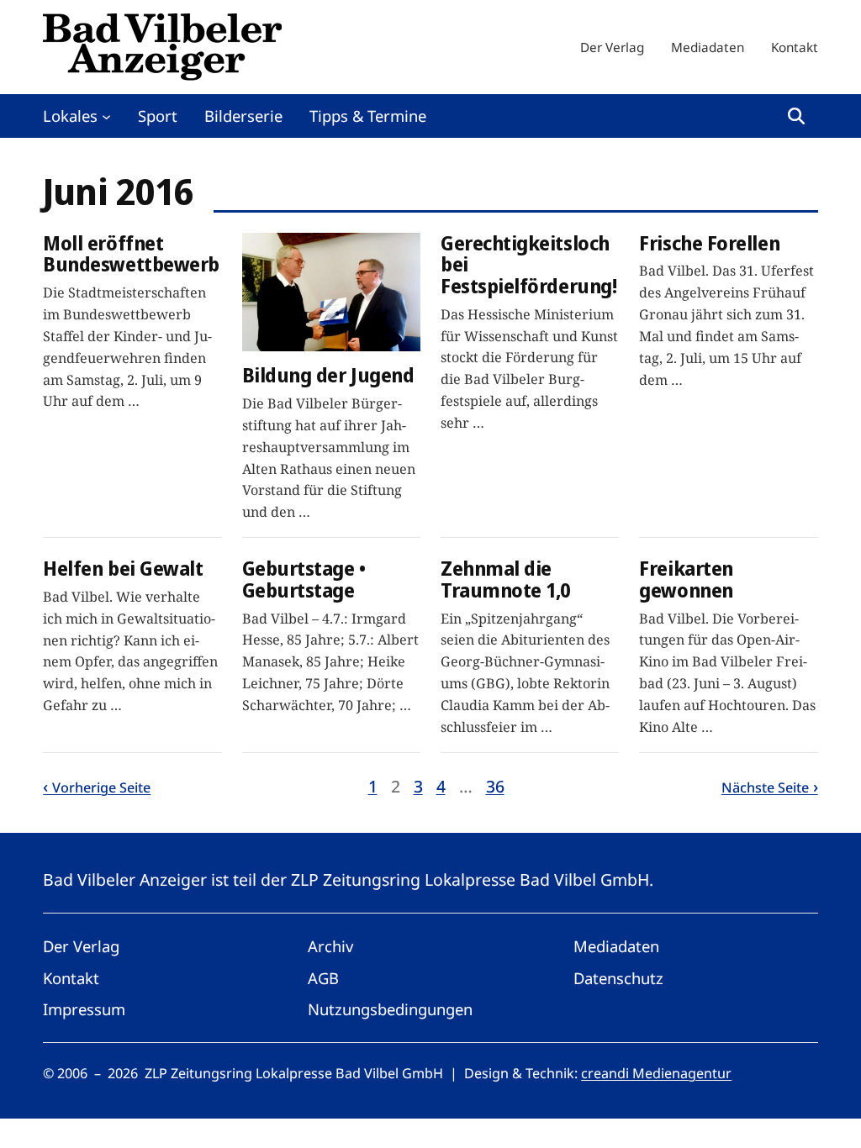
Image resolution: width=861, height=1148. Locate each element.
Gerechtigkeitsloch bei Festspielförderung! (528, 265)
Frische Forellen (709, 244)
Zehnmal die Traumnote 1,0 (505, 579)
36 (495, 786)
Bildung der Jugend (328, 376)
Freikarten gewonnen (685, 579)
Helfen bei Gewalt (123, 569)
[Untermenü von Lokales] (106, 115)
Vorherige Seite (101, 787)
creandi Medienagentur (656, 1073)
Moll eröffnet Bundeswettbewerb (131, 254)
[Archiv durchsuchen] (796, 116)
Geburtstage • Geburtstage (304, 579)
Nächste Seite (765, 787)
